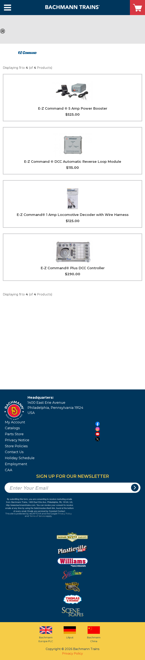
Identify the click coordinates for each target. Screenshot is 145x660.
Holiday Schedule (20, 458)
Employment (16, 464)
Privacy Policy (65, 513)
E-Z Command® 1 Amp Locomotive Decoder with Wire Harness (73, 215)
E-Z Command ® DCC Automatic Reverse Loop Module (72, 162)
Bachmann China (93, 639)
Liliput (69, 637)
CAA (8, 470)
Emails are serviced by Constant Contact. (46, 510)
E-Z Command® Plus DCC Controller (73, 268)
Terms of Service (37, 516)
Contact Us (14, 452)
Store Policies (16, 446)
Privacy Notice (17, 440)
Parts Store (14, 434)
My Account (15, 422)
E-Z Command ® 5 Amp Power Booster (72, 108)
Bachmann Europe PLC (46, 639)
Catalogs (12, 428)
